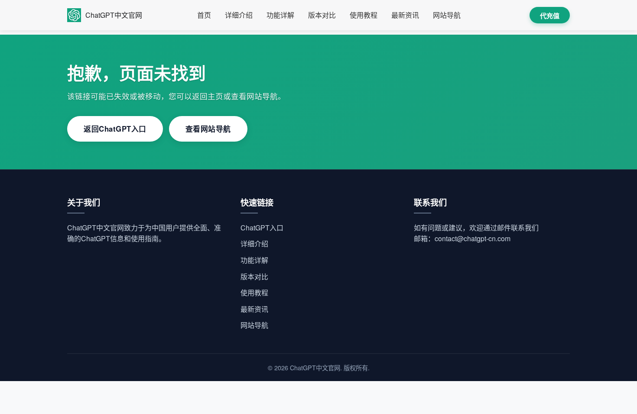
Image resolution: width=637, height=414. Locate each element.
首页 (204, 15)
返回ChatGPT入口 (115, 128)
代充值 (549, 15)
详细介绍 (239, 15)
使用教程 (363, 15)
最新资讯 (405, 15)
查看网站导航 (208, 128)
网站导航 (447, 15)
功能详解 (280, 15)
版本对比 (322, 15)
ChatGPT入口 (261, 228)
